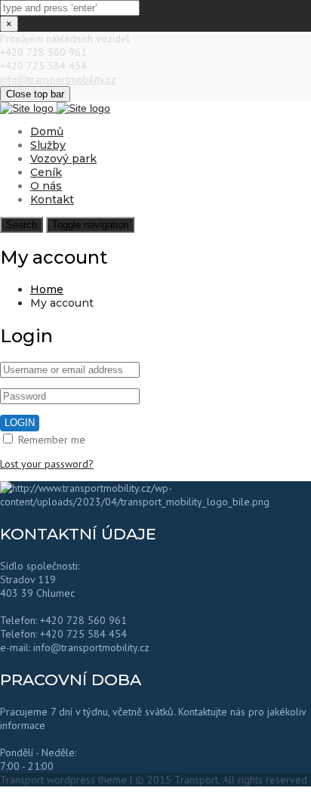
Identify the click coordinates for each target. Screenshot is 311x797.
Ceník (46, 172)
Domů (46, 131)
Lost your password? (47, 464)
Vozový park (63, 158)
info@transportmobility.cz (58, 79)
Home (46, 289)
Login (20, 422)
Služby (48, 145)
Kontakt (52, 199)
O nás (46, 186)
